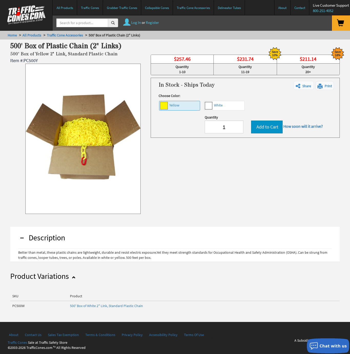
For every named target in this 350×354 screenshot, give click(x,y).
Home (12, 35)
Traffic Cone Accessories (65, 35)
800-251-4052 (323, 10)
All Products (32, 35)
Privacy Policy (132, 334)
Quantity (211, 117)
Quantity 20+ (308, 69)
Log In (135, 22)
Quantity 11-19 (245, 69)
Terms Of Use (194, 334)
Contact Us (33, 334)
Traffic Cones (17, 342)
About (13, 334)
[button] (304, 85)
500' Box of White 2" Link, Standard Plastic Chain (106, 305)
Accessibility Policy (163, 334)
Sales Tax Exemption (63, 334)
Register (152, 22)
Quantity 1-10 (182, 69)
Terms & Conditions (100, 334)
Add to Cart (266, 127)
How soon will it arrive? (303, 126)
